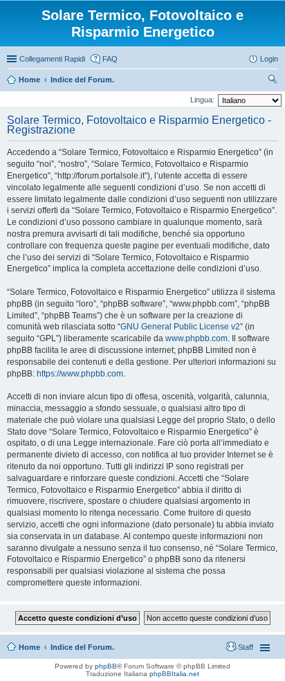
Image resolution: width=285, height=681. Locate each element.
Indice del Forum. (82, 647)
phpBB (106, 666)
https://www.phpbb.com (80, 374)
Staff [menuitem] (245, 647)
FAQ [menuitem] (110, 59)
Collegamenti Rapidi (52, 59)
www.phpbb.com (196, 338)
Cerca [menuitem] (272, 81)
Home (29, 647)
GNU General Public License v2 (180, 327)
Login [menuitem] (269, 59)
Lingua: (202, 100)
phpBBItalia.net (174, 674)
